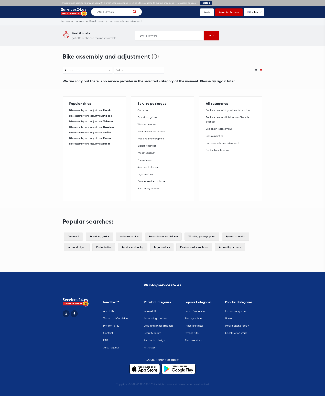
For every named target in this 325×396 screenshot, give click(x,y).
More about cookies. (186, 3)
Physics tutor (192, 333)
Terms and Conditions (116, 318)
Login (207, 12)
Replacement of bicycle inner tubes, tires (228, 110)
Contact (108, 333)
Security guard (152, 333)
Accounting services (148, 188)
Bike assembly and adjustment (90, 110)
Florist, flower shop (196, 311)
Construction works (236, 333)
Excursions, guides (147, 117)
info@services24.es (165, 285)
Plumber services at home (151, 181)
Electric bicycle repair (217, 150)
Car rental (142, 110)
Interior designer (146, 153)
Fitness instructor (194, 326)
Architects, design (154, 340)
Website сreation (146, 124)
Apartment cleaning (148, 167)
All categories (111, 347)
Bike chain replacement (219, 129)
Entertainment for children (151, 131)
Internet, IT (150, 311)
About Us (108, 311)
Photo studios (144, 160)
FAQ (105, 340)
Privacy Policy (111, 326)
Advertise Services (229, 12)
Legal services (145, 174)
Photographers (193, 318)
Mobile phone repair (237, 326)
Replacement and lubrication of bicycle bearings (227, 119)
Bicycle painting (214, 136)
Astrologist (150, 347)
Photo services (193, 340)
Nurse (228, 318)
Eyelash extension (147, 146)
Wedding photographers (150, 139)
